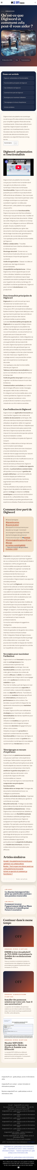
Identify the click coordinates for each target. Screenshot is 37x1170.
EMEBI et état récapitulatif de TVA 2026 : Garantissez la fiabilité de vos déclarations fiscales (18, 955)
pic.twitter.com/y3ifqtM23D (15, 545)
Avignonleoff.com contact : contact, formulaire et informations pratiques (18, 1133)
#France (28, 540)
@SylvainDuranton (12, 522)
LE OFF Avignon (31, 1142)
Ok (18, 1167)
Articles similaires (9, 107)
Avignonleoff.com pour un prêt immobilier (19, 1139)
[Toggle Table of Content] (14, 143)
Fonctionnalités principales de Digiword (15, 83)
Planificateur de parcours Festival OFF (18, 1109)
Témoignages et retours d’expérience (15, 102)
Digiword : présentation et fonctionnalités (16, 78)
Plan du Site (30, 1107)
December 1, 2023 (11, 549)
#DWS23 (27, 537)
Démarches (10, 11)
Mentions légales (21, 1107)
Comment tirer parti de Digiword (13, 92)
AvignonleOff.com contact (21, 1105)
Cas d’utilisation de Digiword (12, 88)
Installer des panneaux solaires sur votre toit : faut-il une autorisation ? (18, 1001)
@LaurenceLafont (12, 525)
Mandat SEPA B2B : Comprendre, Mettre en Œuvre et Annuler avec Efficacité (16, 1046)
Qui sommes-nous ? (9, 1107)
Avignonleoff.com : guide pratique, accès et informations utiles (18, 1111)
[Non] (35, 1165)
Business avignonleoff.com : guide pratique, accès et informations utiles (18, 1136)
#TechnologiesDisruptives (15, 540)
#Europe (9, 543)
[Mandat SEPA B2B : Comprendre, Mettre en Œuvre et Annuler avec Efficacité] (18, 1027)
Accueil (10, 1105)
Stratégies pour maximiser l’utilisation (15, 97)
